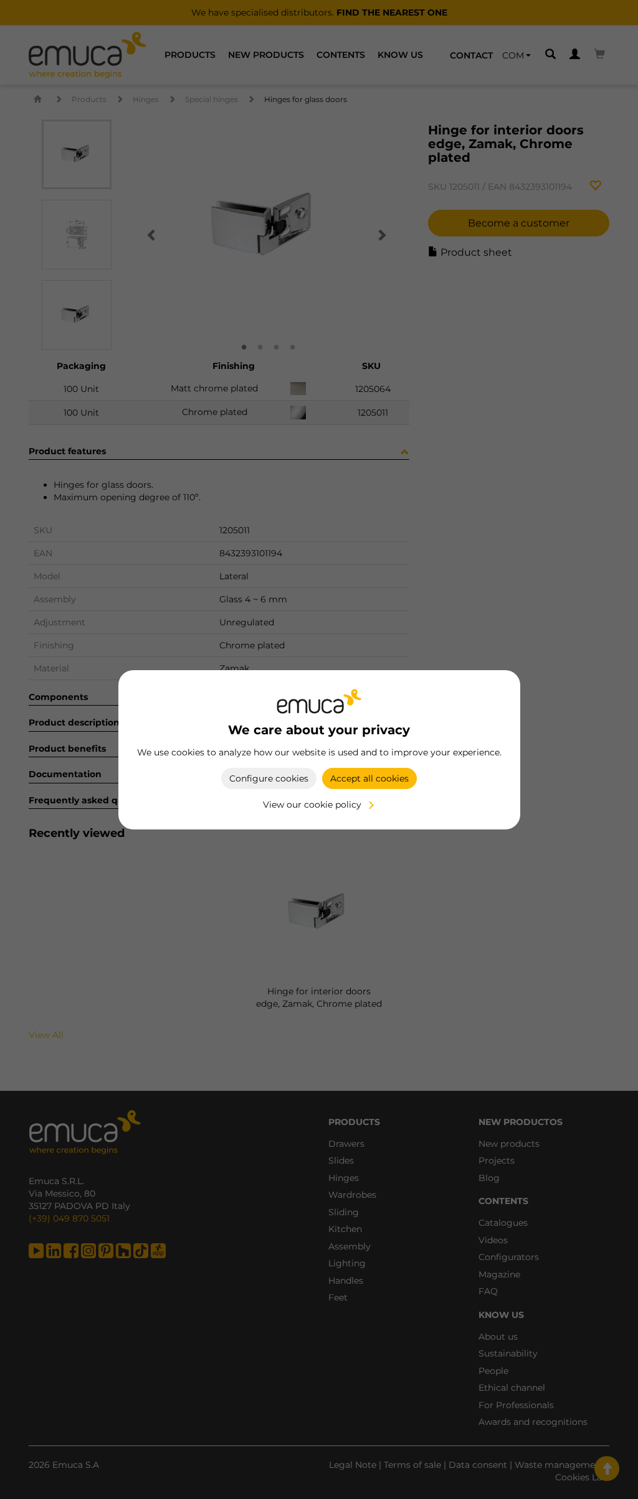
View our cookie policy (312, 804)
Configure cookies (268, 778)
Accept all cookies (369, 778)
